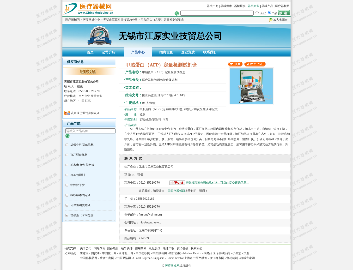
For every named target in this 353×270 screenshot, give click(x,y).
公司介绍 (109, 52)
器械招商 (212, 6)
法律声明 (168, 248)
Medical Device (192, 253)
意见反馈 (154, 248)
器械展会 (240, 6)
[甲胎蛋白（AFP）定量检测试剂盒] (235, 65)
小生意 (236, 253)
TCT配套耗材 (78, 154)
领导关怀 (127, 248)
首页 (90, 52)
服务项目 (113, 248)
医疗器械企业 (91, 19)
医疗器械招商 (221, 253)
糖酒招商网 (107, 258)
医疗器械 (175, 253)
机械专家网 (247, 258)
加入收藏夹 (280, 19)
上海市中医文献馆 (195, 258)
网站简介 (99, 248)
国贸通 (95, 253)
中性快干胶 (77, 185)
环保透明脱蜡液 (80, 205)
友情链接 (182, 248)
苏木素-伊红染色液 (82, 165)
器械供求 (226, 6)
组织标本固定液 (80, 195)
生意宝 (84, 253)
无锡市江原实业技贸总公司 (120, 19)
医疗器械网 (282, 6)
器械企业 (253, 6)
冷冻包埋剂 (77, 175)
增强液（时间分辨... (83, 215)
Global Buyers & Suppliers (148, 258)
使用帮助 (140, 248)
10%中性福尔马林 (82, 144)
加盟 (246, 253)
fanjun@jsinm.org (150, 214)
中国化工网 (109, 253)
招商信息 (166, 52)
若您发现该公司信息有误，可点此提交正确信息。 (217, 182)
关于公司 (85, 248)
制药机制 (232, 258)
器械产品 (267, 6)
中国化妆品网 (88, 258)
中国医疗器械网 (175, 190)
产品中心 (138, 52)
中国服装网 (159, 253)
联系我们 (210, 52)
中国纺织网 (143, 253)
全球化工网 (126, 253)
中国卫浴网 (124, 258)
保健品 (207, 253)
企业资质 (188, 52)
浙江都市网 (217, 258)
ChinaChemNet (175, 258)
